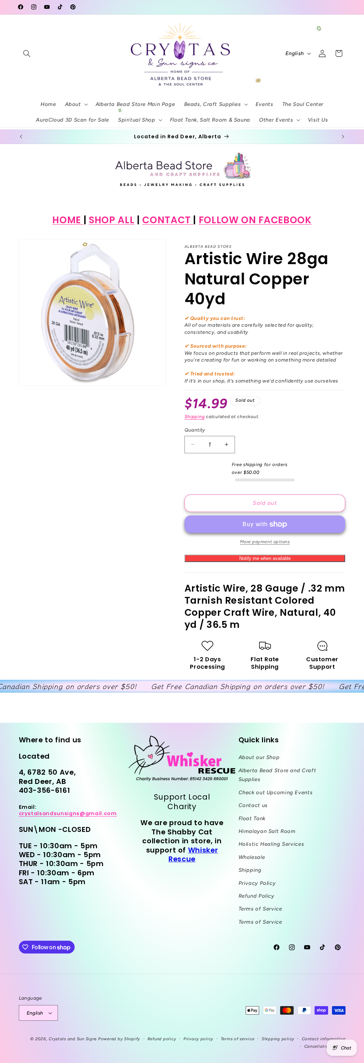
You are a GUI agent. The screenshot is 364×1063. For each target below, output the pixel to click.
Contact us (253, 805)
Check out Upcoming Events (276, 792)
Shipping (194, 416)
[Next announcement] (343, 136)
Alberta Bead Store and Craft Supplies (277, 775)
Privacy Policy (257, 883)
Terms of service (238, 1038)
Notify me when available (265, 558)
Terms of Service (260, 909)
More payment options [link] (265, 541)
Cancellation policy (325, 1046)
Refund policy (162, 1038)
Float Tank (252, 818)
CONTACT (167, 219)
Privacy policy (198, 1038)
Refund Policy (256, 896)
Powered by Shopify (119, 1038)
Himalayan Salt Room (267, 831)
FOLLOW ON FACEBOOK (255, 219)
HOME (67, 219)
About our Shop (259, 757)
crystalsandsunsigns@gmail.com (68, 813)
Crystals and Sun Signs (73, 1038)
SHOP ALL (111, 219)
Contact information (324, 1038)
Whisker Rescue (193, 854)
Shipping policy (278, 1038)
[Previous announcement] (21, 136)
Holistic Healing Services (271, 844)
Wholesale (252, 857)
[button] (27, 53)
